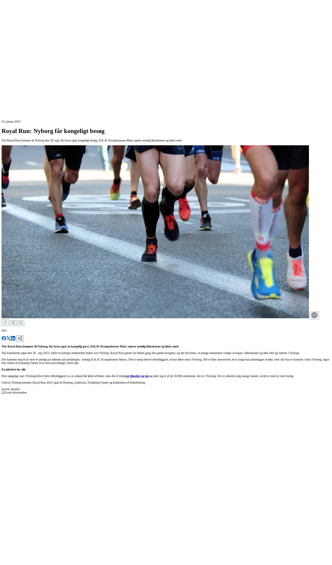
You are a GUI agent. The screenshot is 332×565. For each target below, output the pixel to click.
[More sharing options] (20, 338)
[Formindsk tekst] (20, 323)
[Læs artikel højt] (5, 322)
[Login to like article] (314, 315)
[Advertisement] (17, 59)
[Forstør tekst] (13, 323)
